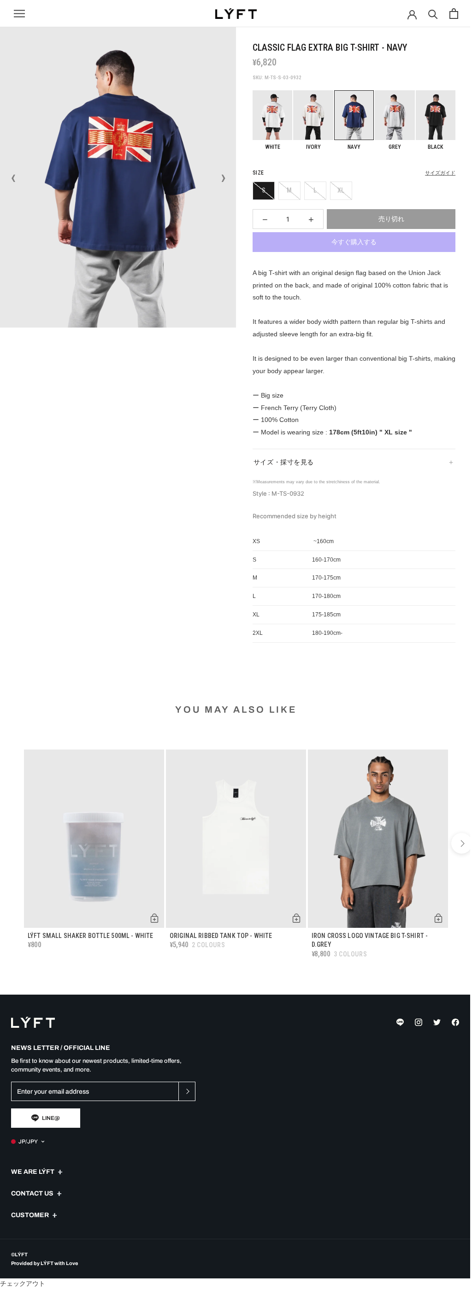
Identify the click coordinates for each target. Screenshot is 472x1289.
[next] (454, 842)
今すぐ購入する (354, 242)
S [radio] (264, 190)
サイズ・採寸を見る (280, 461)
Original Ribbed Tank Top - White (218, 932)
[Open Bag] (453, 13)
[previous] (10, 842)
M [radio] (289, 190)
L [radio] (315, 190)
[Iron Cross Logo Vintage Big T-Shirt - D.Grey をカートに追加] (431, 914)
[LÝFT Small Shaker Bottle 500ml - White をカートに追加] (152, 914)
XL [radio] (340, 190)
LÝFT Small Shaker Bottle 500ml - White (90, 932)
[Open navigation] (19, 14)
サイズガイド (440, 173)
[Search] (433, 13)
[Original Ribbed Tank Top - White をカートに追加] (292, 914)
